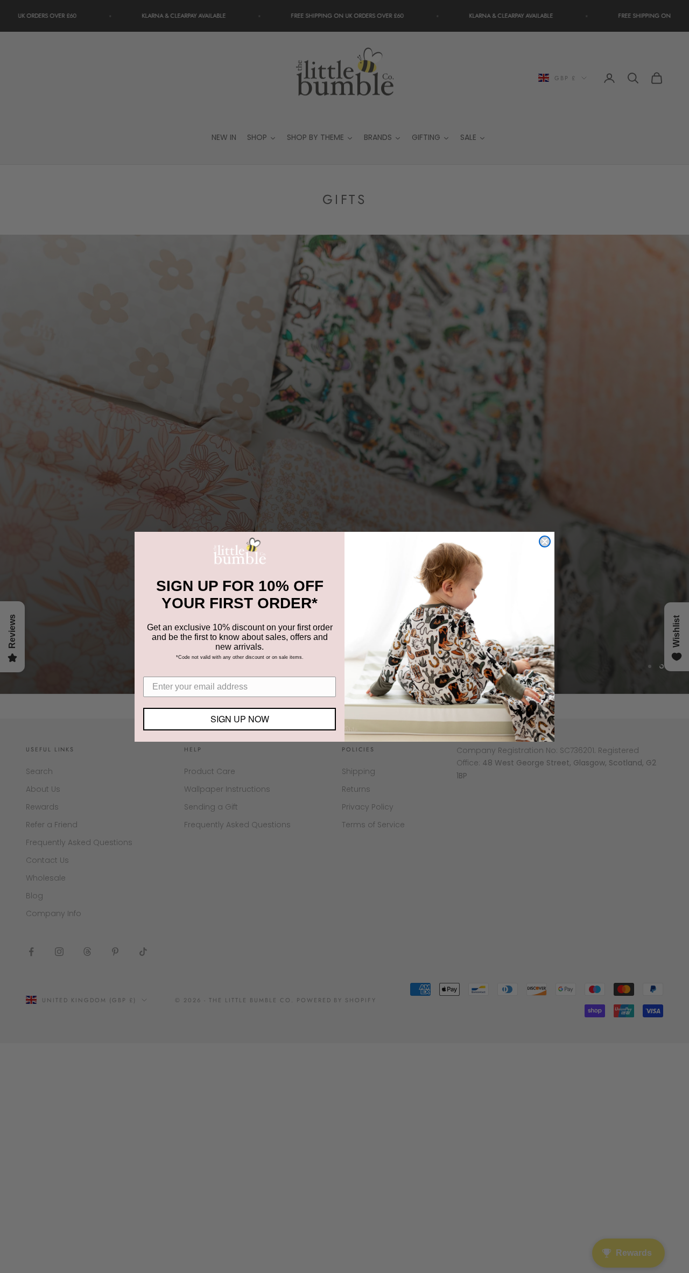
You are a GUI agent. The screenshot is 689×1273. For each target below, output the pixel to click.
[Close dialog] (544, 541)
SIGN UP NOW (239, 719)
